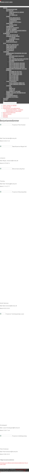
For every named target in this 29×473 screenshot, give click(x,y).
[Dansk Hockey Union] (6, 2)
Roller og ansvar (7, 114)
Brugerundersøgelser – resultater (14, 109)
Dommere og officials (12, 97)
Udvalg (8, 16)
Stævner (8, 85)
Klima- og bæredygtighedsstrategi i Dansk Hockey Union (16, 31)
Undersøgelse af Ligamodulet (13, 111)
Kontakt (5, 100)
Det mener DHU (7, 107)
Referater (5, 115)
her (24, 471)
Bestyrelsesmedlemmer (9, 112)
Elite (4, 43)
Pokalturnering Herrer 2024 (17, 84)
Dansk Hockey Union (21, 469)
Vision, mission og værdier (10, 105)
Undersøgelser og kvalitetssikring (11, 108)
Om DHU (5, 8)
